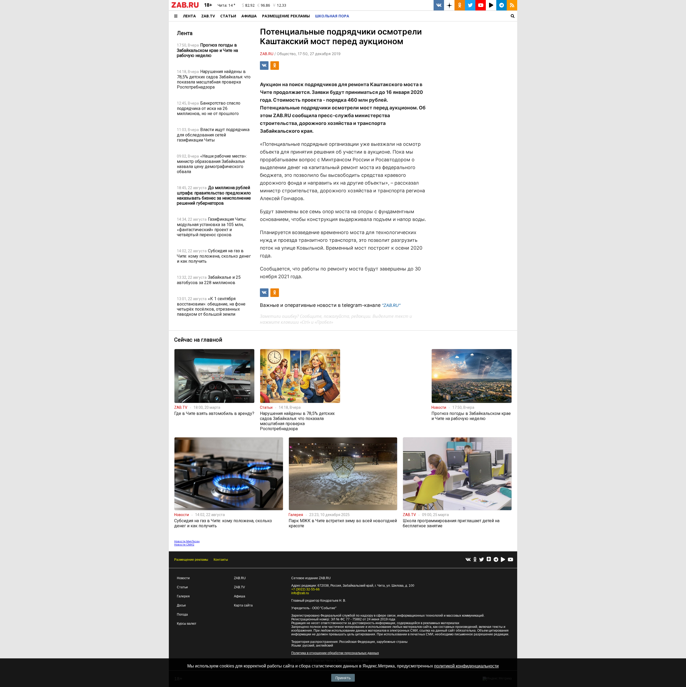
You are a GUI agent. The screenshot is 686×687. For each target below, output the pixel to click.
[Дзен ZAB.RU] (449, 5)
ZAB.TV (208, 15)
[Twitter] (481, 559)
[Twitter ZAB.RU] (470, 5)
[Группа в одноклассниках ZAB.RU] (459, 5)
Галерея (183, 596)
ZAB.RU (240, 578)
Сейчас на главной (198, 340)
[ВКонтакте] (468, 559)
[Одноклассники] (475, 559)
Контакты (221, 560)
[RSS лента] (512, 5)
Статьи (228, 15)
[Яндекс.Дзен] (488, 559)
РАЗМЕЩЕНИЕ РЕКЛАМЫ (286, 15)
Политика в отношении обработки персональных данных (335, 653)
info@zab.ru (300, 593)
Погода (182, 614)
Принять (343, 677)
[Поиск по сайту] (434, 16)
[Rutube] (502, 559)
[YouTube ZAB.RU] (480, 5)
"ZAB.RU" (391, 305)
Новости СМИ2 (184, 544)
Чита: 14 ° (226, 5)
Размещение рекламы (191, 560)
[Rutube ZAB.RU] (491, 5)
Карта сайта (243, 605)
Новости (183, 578)
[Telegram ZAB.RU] (501, 5)
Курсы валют (186, 623)
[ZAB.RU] (185, 7)
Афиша (249, 15)
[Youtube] (510, 559)
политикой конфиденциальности (466, 666)
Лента (189, 15)
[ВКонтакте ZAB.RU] (439, 5)
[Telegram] (495, 559)
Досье (181, 605)
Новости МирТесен (187, 541)
